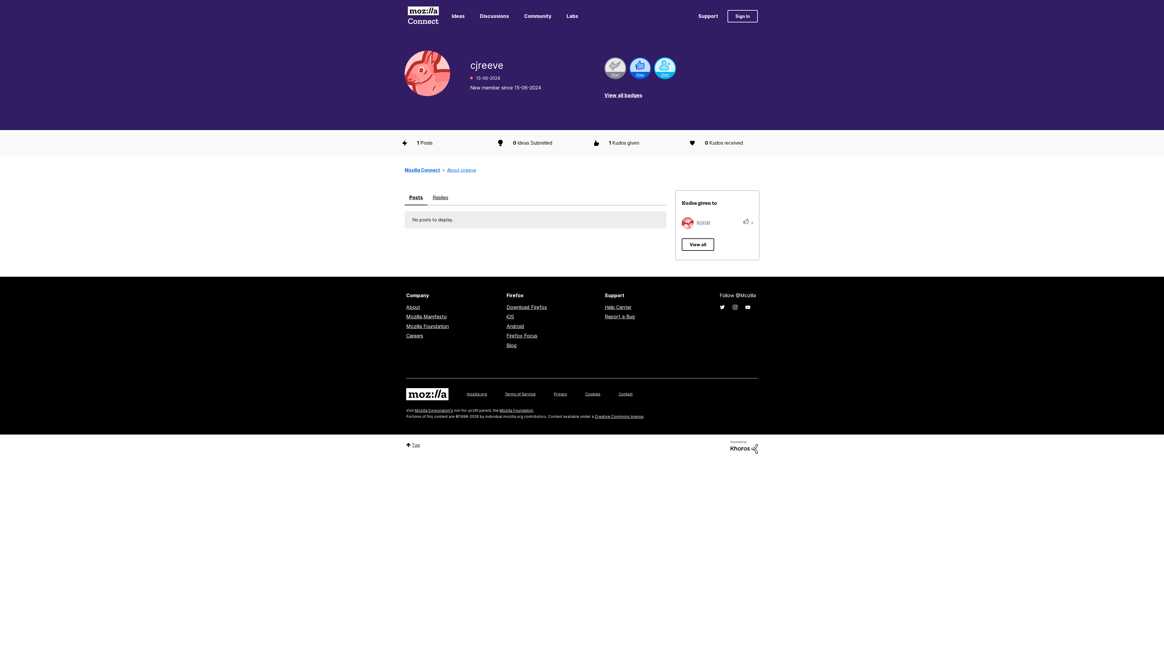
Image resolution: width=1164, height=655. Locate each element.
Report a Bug (620, 317)
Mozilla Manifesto (426, 317)
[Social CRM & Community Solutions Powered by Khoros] (744, 446)
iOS (510, 317)
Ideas (458, 16)
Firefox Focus (522, 336)
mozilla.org (477, 394)
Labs (572, 16)
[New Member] (665, 68)
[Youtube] (748, 307)
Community (537, 16)
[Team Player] (640, 68)
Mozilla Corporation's (434, 410)
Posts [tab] (416, 197)
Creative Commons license (619, 416)
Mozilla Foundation (427, 326)
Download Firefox (527, 307)
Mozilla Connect (423, 16)
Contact (626, 394)
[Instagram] (735, 307)
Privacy (560, 394)
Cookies (592, 394)
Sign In (742, 16)
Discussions (494, 16)
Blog (512, 345)
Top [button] (416, 445)
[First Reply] (615, 68)
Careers (414, 336)
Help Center (618, 307)
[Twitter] (722, 307)
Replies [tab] (440, 197)
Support (708, 16)
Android (515, 326)
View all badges (623, 95)
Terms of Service (520, 394)
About (413, 307)
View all (698, 244)
